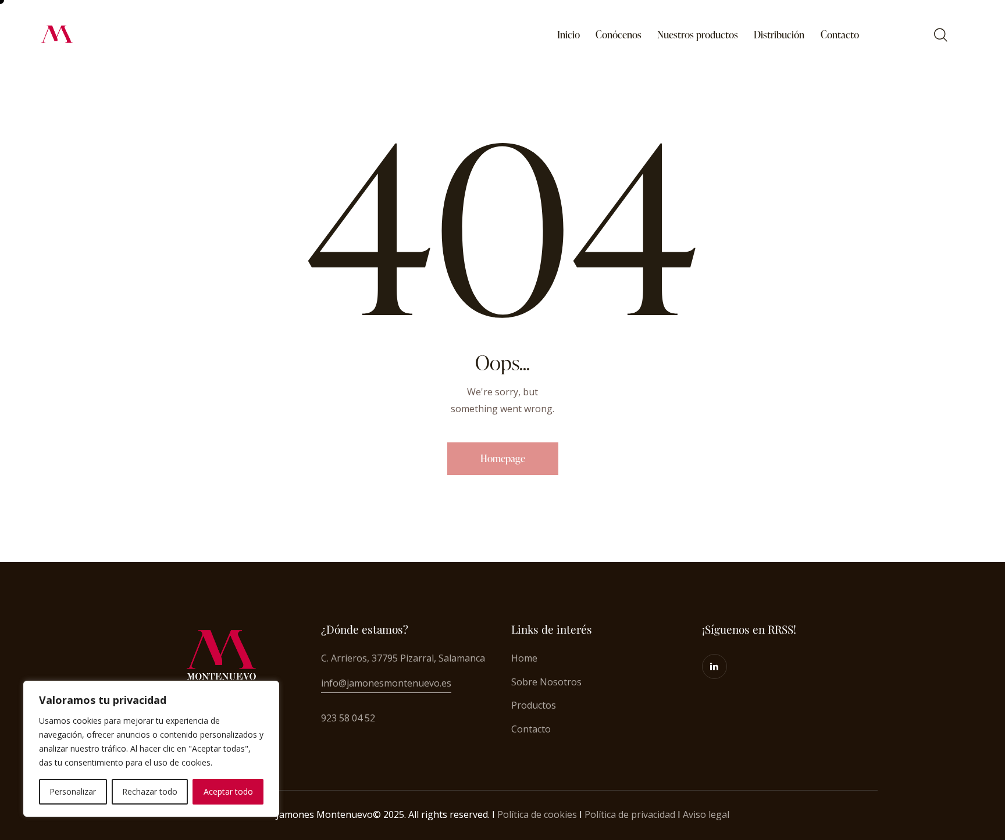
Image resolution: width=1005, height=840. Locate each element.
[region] (151, 749)
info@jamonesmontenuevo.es (386, 683)
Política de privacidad (630, 814)
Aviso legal (706, 814)
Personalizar (72, 791)
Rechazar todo (149, 791)
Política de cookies (537, 814)
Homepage (502, 458)
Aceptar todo (228, 791)
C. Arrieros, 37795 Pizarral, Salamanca (403, 658)
